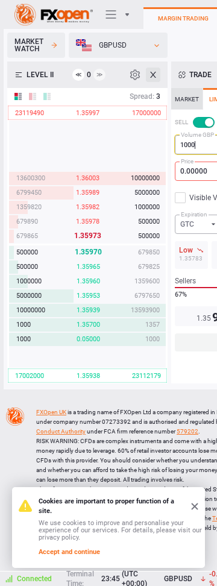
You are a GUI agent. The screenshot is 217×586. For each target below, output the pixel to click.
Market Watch (28, 45)
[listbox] (118, 45)
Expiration (194, 214)
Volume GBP (197, 134)
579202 (187, 431)
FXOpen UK (51, 412)
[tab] (187, 99)
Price (187, 161)
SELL (181, 122)
